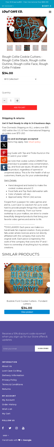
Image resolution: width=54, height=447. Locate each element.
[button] (12, 29)
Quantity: (6, 92)
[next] (49, 284)
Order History (9, 404)
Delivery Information (13, 375)
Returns (6, 389)
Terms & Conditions (12, 384)
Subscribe (43, 348)
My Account (8, 400)
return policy (35, 142)
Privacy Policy (9, 380)
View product (27, 312)
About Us (7, 366)
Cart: (47, 6)
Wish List (7, 409)
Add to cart (19, 108)
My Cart (6, 413)
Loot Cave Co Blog (11, 371)
